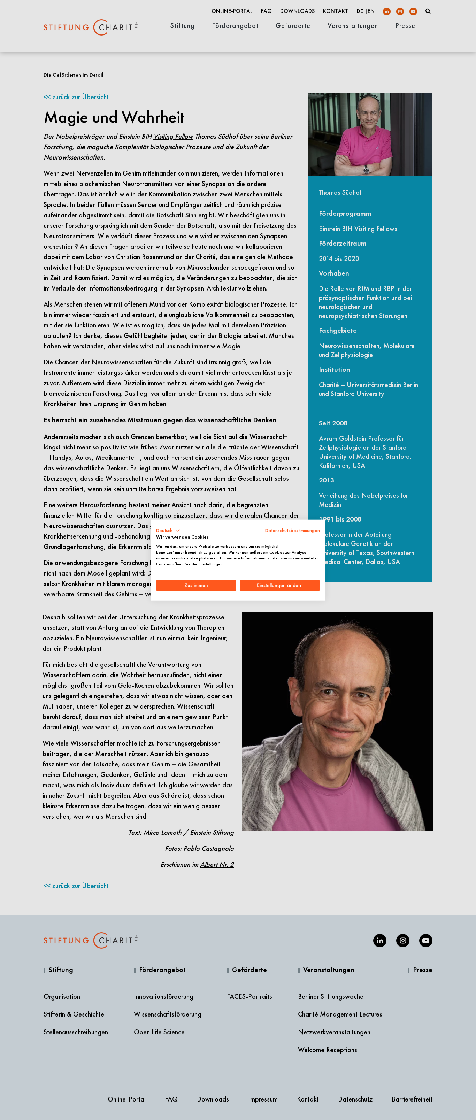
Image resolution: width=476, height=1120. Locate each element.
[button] (168, 530)
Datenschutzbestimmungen (292, 530)
